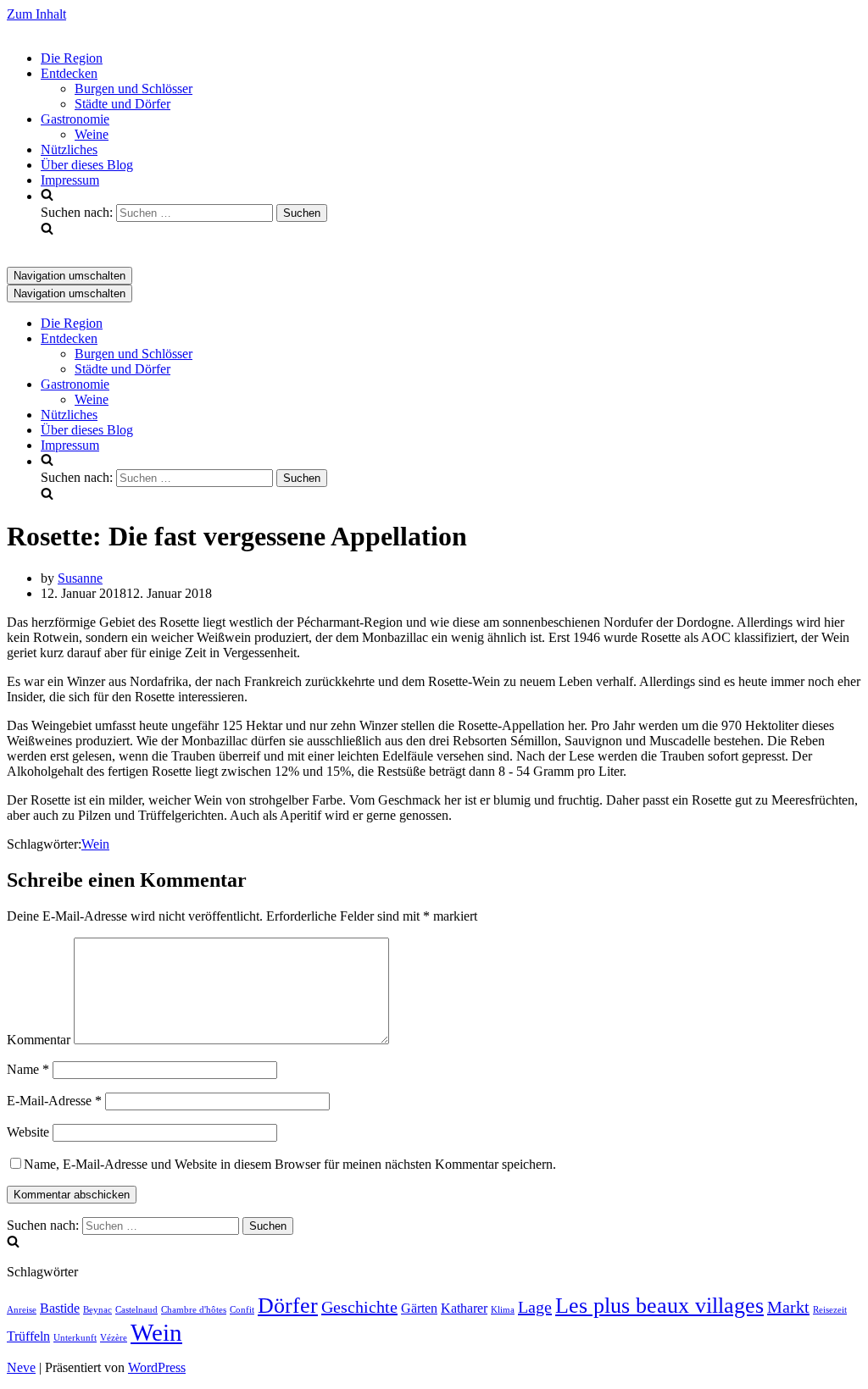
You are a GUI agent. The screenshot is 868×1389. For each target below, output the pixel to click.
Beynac (97, 1309)
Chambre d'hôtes (193, 1309)
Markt (788, 1307)
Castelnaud (136, 1309)
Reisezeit (830, 1309)
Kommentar (38, 1039)
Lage (535, 1307)
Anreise (21, 1309)
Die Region (72, 58)
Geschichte (359, 1307)
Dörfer (288, 1305)
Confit (242, 1309)
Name (28, 1069)
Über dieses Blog (87, 165)
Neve (21, 1367)
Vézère (113, 1337)
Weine (91, 134)
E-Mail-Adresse (54, 1100)
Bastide (60, 1308)
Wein (95, 844)
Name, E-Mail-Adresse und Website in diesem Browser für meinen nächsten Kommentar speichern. (290, 1164)
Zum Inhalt (36, 14)
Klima (503, 1309)
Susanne (80, 578)
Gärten (419, 1308)
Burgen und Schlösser (133, 88)
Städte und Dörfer (122, 104)
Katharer (464, 1308)
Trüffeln (28, 1336)
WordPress (157, 1367)
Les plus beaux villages (659, 1305)
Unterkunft (75, 1337)
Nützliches (69, 149)
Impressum (70, 180)
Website (28, 1132)
